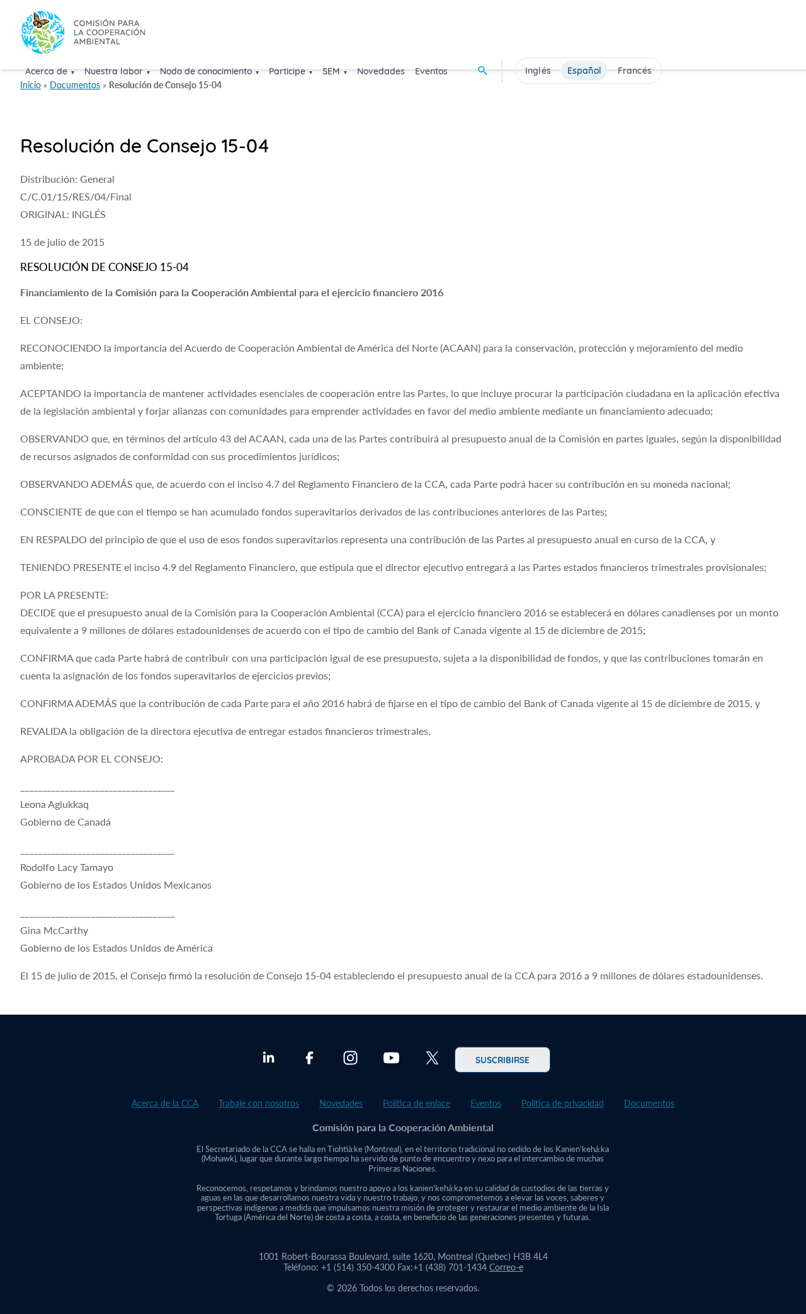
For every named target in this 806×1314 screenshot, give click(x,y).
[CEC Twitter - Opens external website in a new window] (432, 1059)
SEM (331, 71)
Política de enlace (416, 1103)
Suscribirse (502, 1059)
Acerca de (46, 71)
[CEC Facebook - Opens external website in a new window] (309, 1059)
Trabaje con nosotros (259, 1103)
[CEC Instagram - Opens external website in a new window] (350, 1059)
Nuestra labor (113, 71)
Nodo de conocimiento (206, 71)
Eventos (431, 71)
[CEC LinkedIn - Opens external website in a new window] (268, 1059)
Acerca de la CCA (165, 1103)
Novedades (381, 71)
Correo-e (506, 1267)
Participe (287, 71)
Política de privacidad (562, 1103)
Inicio (30, 85)
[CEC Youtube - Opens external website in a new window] (391, 1059)
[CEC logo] (83, 33)
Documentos (75, 85)
